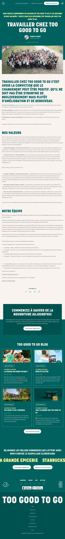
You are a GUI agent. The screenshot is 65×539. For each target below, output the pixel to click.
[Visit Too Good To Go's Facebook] (26, 291)
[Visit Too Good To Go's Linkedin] (30, 291)
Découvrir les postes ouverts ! (10, 274)
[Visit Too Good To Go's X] (43, 483)
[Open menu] (62, 3)
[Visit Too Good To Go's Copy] (39, 291)
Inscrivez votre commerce (21, 3)
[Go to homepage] (3, 3)
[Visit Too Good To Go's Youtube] (39, 483)
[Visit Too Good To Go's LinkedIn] (21, 483)
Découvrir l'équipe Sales (8, 280)
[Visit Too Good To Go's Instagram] (26, 483)
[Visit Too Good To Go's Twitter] (34, 291)
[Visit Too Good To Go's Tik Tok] (34, 483)
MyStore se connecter (37, 3)
